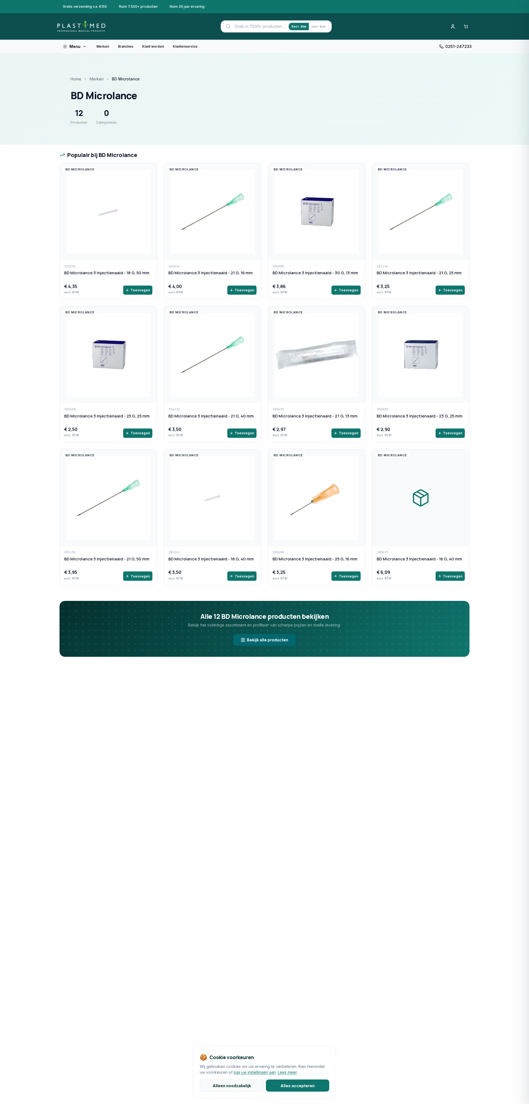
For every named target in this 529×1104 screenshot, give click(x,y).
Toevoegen (140, 290)
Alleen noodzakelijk (232, 1085)
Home (76, 79)
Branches (125, 46)
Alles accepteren (297, 1085)
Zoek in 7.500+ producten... (259, 26)
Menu (74, 46)
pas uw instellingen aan (255, 1072)
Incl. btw (318, 26)
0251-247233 (458, 46)
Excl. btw (299, 26)
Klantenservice (185, 46)
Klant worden (153, 46)
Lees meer (287, 1072)
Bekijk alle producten (267, 640)
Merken (102, 46)
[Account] (452, 26)
